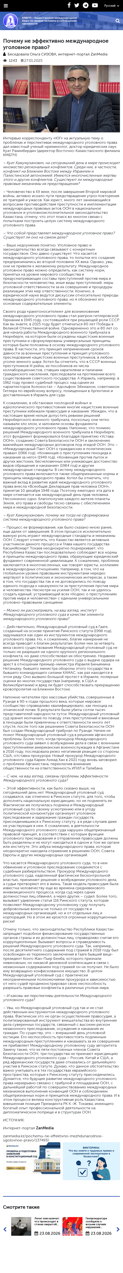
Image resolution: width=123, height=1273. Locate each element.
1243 (13, 60)
